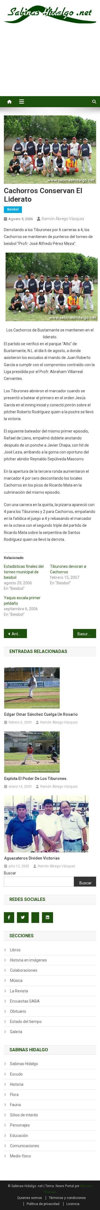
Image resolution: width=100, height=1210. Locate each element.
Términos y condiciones (67, 1198)
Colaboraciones (23, 970)
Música (16, 980)
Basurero (86, 634)
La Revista (19, 991)
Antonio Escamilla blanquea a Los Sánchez (19, 634)
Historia (16, 1084)
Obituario (18, 1011)
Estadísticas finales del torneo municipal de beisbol (24, 572)
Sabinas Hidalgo (24, 1064)
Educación (19, 1135)
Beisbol (13, 209)
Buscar (10, 873)
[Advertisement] (50, 66)
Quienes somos (29, 1198)
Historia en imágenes (28, 960)
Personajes (20, 1125)
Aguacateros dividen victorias (32, 858)
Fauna (15, 1105)
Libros (15, 950)
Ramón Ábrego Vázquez (63, 219)
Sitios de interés (24, 1115)
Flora (14, 1094)
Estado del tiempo (26, 1021)
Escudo (16, 1074)
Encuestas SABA (25, 1001)
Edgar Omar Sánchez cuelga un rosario (41, 714)
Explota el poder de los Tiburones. (36, 778)
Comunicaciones (24, 1146)
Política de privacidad (43, 1204)
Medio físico (20, 1156)
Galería (16, 1032)
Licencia (72, 1204)
